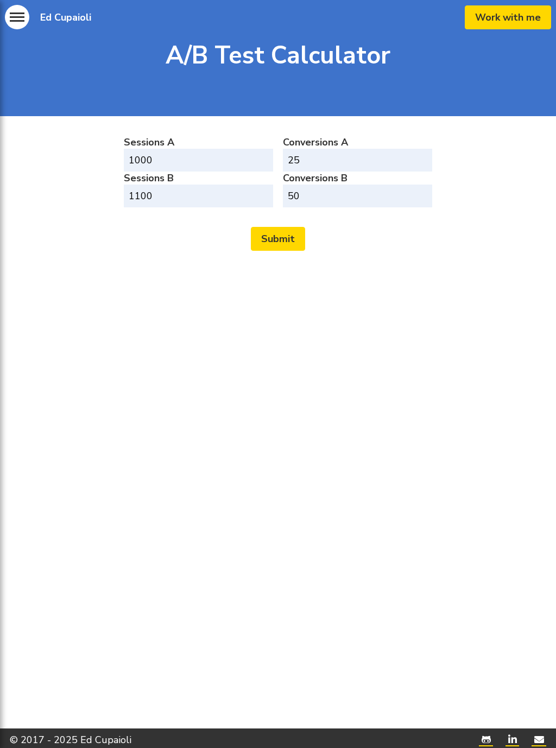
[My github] (486, 739)
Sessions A (149, 142)
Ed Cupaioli (65, 17)
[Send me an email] (539, 739)
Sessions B (149, 178)
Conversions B (315, 178)
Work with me (508, 17)
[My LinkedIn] (512, 739)
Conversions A (315, 142)
